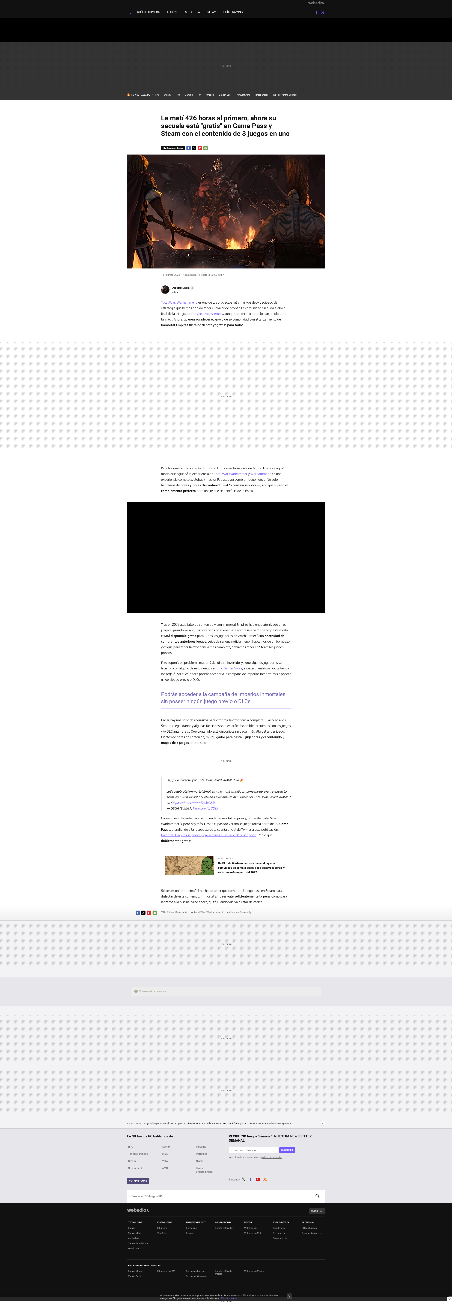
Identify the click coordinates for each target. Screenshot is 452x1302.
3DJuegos (162, 1228)
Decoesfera (279, 1233)
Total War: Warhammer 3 (179, 302)
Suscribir (287, 1150)
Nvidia (199, 1161)
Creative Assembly (240, 912)
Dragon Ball (224, 94)
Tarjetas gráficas (138, 1153)
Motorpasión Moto (253, 1233)
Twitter (323, 12)
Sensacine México (195, 1271)
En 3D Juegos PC (226, 858)
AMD (165, 1168)
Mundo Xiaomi (135, 1248)
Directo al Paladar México (224, 1272)
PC (199, 94)
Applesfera (133, 1238)
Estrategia (192, 12)
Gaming (189, 94)
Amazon (210, 94)
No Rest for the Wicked (284, 94)
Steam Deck (135, 1168)
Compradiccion (280, 1238)
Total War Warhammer (230, 474)
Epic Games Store (229, 668)
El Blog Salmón (309, 1228)
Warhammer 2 (260, 474)
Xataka (131, 1228)
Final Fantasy (261, 94)
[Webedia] (316, 3)
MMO (165, 1153)
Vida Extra (162, 1233)
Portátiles (201, 1153)
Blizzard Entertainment (204, 1170)
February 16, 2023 (205, 808)
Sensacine (191, 1228)
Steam (211, 12)
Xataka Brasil (134, 1276)
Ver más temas (138, 1181)
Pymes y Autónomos (312, 1233)
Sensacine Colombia (196, 1276)
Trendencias (279, 1228)
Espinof (190, 1233)
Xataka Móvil (134, 1233)
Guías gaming (233, 12)
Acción (172, 12)
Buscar (317, 1196)
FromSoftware (243, 94)
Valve (165, 1161)
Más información (229, 1298)
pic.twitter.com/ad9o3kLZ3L (195, 803)
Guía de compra (148, 12)
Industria (201, 1146)
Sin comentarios (174, 148)
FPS (178, 94)
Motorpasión (250, 1228)
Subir (314, 1211)
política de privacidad (271, 1157)
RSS (265, 1179)
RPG (156, 94)
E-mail (205, 148)
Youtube (258, 1179)
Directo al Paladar (224, 1228)
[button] (182, 288)
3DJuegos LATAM (166, 1271)
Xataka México (135, 1271)
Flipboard (200, 148)
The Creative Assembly (207, 314)
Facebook (316, 12)
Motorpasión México (254, 1271)
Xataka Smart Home (138, 1243)
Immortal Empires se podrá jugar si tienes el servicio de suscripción (208, 835)
